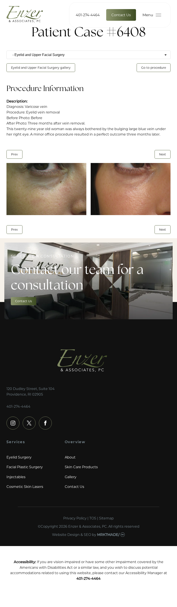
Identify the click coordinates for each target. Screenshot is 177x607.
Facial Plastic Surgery (24, 467)
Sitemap (106, 518)
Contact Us (121, 15)
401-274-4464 (88, 15)
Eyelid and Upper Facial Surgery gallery (41, 67)
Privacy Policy (75, 518)
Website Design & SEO (71, 534)
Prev (14, 154)
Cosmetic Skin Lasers (24, 486)
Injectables (15, 476)
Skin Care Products (81, 467)
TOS (92, 518)
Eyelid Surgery (19, 457)
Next (162, 154)
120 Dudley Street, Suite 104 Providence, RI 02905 (30, 391)
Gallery (70, 476)
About (70, 457)
